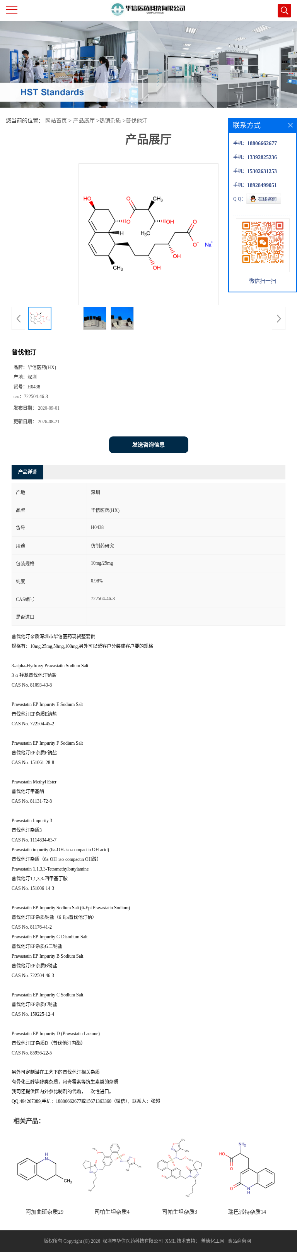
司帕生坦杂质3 (179, 1212)
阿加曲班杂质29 (44, 1212)
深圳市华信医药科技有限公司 (132, 1241)
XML (170, 1241)
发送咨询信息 (148, 445)
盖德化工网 (212, 1241)
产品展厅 (84, 121)
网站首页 (56, 121)
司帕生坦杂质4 (112, 1212)
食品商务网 (239, 1241)
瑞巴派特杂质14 (247, 1212)
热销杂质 (110, 121)
